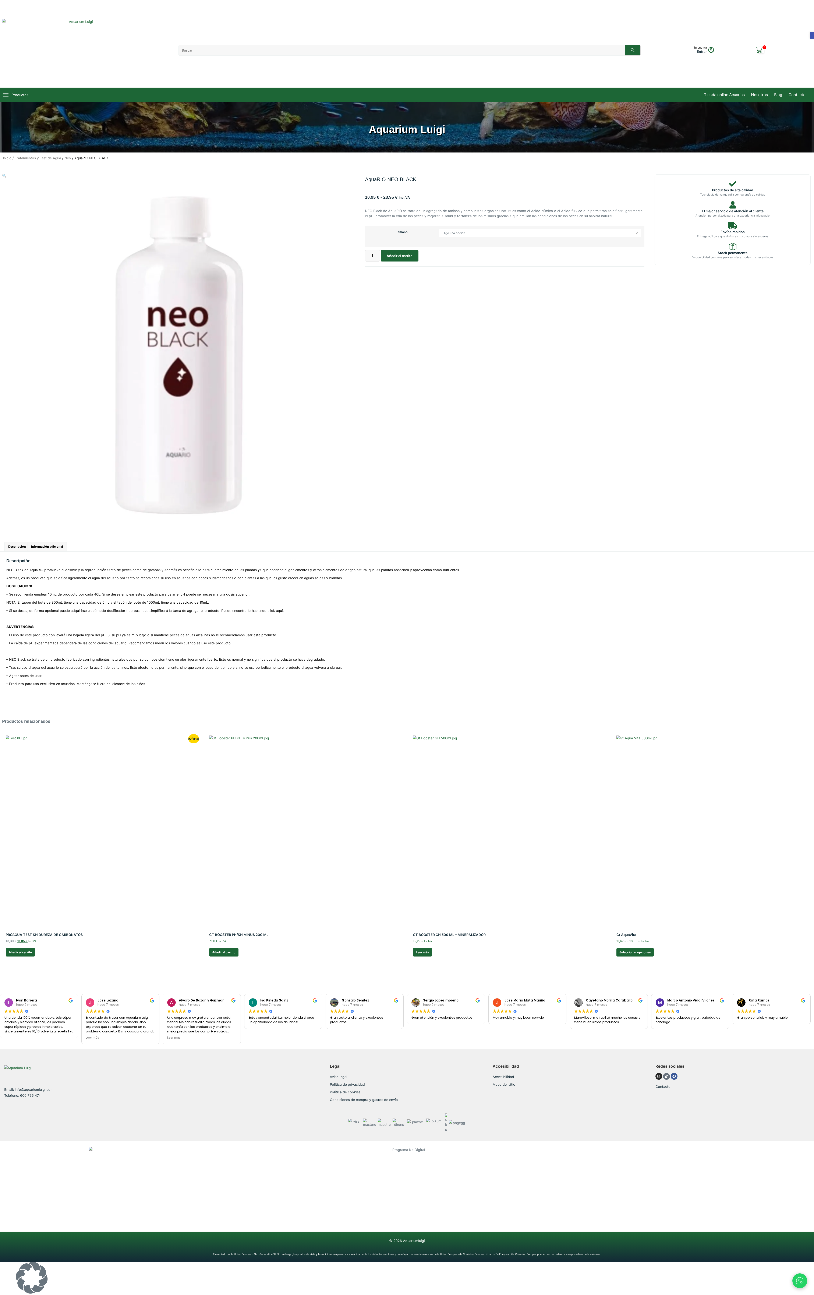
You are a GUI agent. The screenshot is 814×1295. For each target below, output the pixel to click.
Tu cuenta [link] (700, 47)
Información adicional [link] (47, 546)
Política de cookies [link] (345, 1092)
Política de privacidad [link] (347, 1084)
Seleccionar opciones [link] (635, 952)
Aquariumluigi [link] (414, 1241)
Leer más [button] (92, 1038)
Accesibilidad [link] (503, 1077)
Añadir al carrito (400, 256)
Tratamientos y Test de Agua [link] (38, 158)
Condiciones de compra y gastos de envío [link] (364, 1100)
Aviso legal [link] (338, 1077)
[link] (812, 35)
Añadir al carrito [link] (20, 952)
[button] (407, 1278)
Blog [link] (778, 94)
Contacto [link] (797, 94)
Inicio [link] (7, 158)
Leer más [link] (422, 952)
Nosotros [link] (759, 94)
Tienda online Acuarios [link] (724, 94)
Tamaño (402, 232)
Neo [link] (67, 158)
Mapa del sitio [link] (504, 1084)
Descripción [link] (17, 546)
